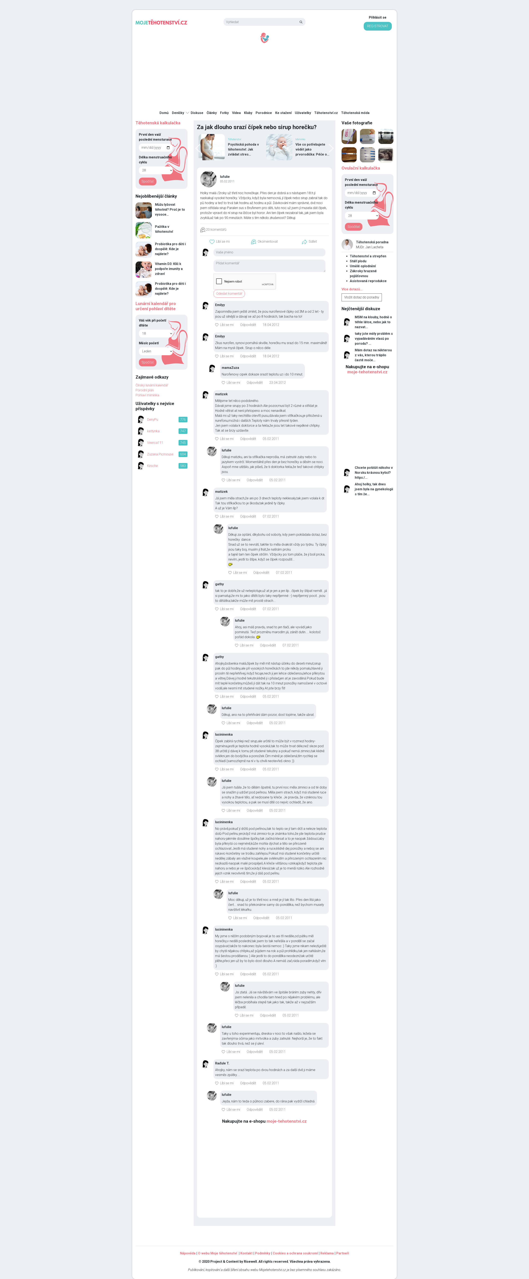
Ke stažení (283, 113)
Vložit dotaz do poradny (361, 297)
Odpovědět (248, 325)
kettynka (153, 431)
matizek (221, 394)
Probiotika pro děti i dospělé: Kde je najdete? (170, 249)
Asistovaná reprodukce (368, 281)
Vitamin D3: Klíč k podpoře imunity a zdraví (169, 269)
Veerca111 (155, 443)
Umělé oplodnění (363, 266)
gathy (219, 584)
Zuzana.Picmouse (160, 454)
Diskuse (197, 113)
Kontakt (246, 1253)
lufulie (225, 177)
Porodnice (264, 113)
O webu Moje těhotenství (218, 1253)
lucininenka (224, 734)
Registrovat (377, 26)
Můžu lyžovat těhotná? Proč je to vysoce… (170, 209)
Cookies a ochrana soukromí (295, 1253)
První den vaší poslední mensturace (155, 137)
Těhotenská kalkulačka (158, 122)
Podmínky (262, 1253)
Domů (164, 113)
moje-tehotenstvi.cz (287, 1121)
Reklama (327, 1253)
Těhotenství (302, 139)
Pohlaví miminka (147, 395)
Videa (236, 113)
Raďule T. (222, 1063)
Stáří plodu (358, 261)
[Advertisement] (264, 74)
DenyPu (152, 420)
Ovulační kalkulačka (361, 168)
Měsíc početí (149, 343)
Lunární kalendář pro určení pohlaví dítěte (156, 306)
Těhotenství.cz (326, 113)
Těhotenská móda (355, 113)
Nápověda (187, 1253)
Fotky (224, 113)
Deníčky (178, 113)
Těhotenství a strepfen (368, 256)
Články (212, 113)
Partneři (342, 1253)
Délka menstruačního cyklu (155, 159)
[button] (220, 241)
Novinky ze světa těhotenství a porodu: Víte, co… (312, 149)
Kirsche (152, 466)
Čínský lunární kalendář (152, 385)
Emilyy (220, 305)
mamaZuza (230, 368)
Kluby (248, 113)
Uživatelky (303, 113)
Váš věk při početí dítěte (152, 322)
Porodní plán (145, 390)
